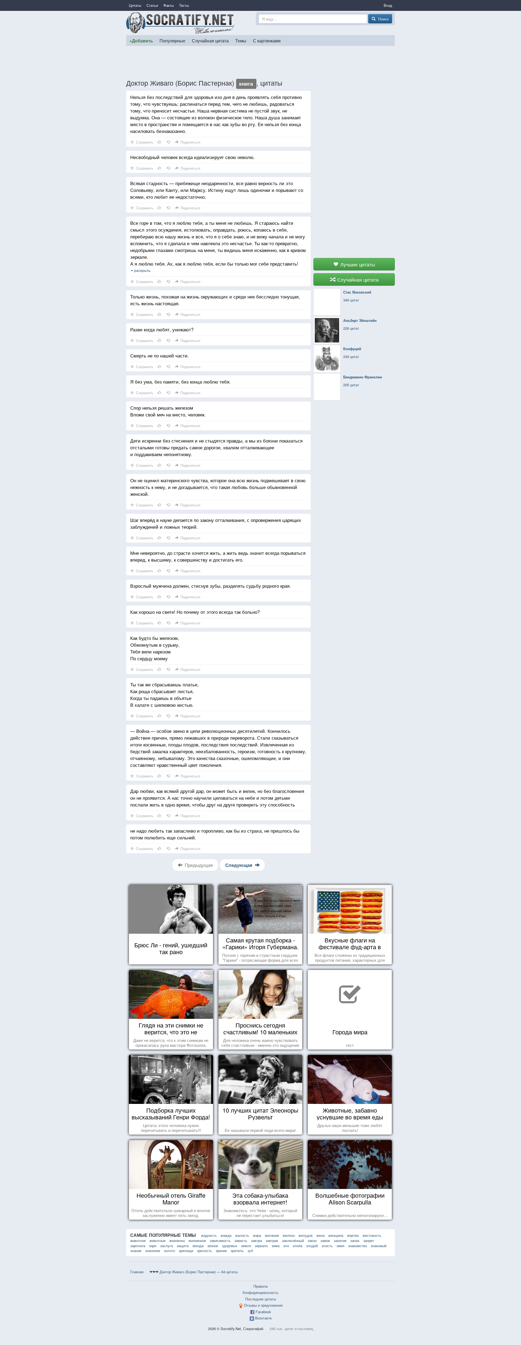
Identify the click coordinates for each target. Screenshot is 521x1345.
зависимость (220, 1240)
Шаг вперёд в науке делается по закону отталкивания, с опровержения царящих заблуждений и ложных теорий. (215, 523)
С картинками (267, 40)
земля (246, 1245)
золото (169, 1250)
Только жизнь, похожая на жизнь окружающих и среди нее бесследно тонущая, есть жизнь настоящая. (215, 300)
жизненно (177, 1240)
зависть (240, 1240)
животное (138, 1240)
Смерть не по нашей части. (159, 355)
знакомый (378, 1245)
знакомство (357, 1245)
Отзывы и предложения (263, 1305)
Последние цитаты (260, 1299)
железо (289, 1235)
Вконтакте (263, 1318)
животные (158, 1240)
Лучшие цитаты (357, 264)
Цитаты (135, 5)
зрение (221, 1250)
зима (275, 1245)
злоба (297, 1245)
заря (152, 1245)
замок (325, 1240)
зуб (250, 1250)
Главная (137, 1271)
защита (183, 1245)
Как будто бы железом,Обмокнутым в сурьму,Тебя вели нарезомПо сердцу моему (155, 648)
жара (257, 1235)
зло (286, 1245)
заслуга (166, 1245)
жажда (226, 1235)
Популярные (172, 40)
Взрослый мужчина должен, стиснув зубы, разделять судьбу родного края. (210, 585)
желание (272, 1235)
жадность (209, 1235)
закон (312, 1240)
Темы (240, 40)
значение (152, 1250)
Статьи (152, 5)
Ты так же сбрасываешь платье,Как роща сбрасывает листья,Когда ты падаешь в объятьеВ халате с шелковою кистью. (164, 694)
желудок (305, 1235)
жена (320, 1235)
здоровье (229, 1245)
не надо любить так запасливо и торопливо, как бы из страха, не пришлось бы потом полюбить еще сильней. (214, 834)
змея (340, 1245)
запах (355, 1240)
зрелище (186, 1250)
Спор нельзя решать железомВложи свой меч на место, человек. (168, 411)
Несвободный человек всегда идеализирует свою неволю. (192, 157)
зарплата (137, 1245)
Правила (260, 1286)
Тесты (184, 5)
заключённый (293, 1240)
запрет (368, 1240)
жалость (242, 1235)
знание (135, 1250)
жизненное (197, 1240)
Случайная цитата (210, 40)
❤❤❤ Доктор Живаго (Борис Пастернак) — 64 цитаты (194, 1271)
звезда (198, 1245)
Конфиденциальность (260, 1292)
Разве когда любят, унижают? (161, 329)
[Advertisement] (260, 62)
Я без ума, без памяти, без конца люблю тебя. (180, 381)
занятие (340, 1240)
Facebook (263, 1311)
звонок (212, 1245)
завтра (256, 1240)
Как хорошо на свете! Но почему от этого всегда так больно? (195, 611)
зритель (237, 1250)
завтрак (272, 1240)
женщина (335, 1235)
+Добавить (141, 41)
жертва (353, 1235)
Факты (168, 5)
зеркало (261, 1245)
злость (327, 1245)
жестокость (372, 1235)
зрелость (204, 1250)
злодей (312, 1245)
